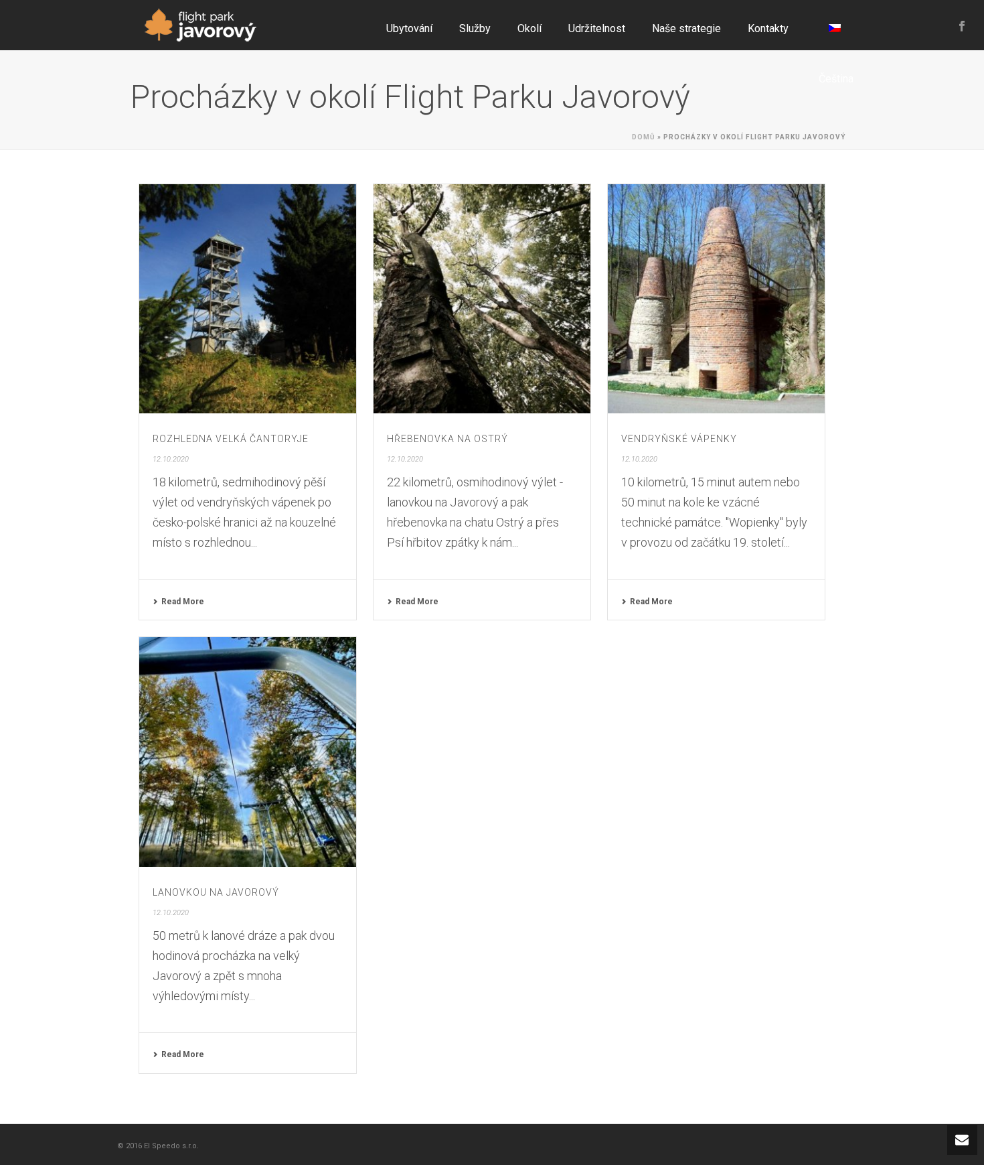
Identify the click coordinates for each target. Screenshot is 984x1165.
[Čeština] (834, 25)
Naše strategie (686, 28)
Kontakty (768, 28)
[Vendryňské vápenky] (716, 298)
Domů (643, 137)
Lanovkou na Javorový (216, 892)
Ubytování (409, 28)
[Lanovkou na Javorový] (247, 751)
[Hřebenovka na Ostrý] (482, 298)
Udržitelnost (596, 28)
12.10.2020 (171, 459)
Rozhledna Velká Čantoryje (231, 438)
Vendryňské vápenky (679, 438)
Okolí (529, 28)
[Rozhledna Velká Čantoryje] (247, 298)
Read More (182, 601)
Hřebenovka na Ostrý (447, 438)
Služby (475, 28)
